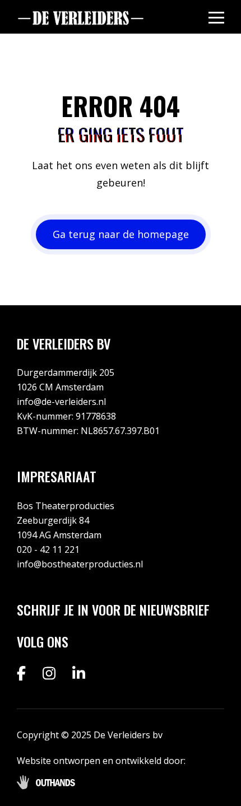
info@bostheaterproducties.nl (80, 564)
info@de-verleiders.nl (61, 401)
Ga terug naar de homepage (121, 234)
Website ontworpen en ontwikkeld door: (101, 760)
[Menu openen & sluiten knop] (216, 17)
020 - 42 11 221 (48, 549)
